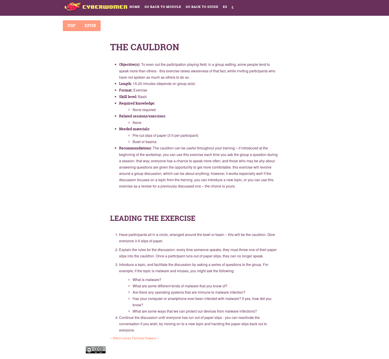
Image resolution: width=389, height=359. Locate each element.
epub (90, 25)
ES (225, 7)
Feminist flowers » (145, 338)
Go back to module (163, 7)
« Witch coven (120, 338)
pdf (71, 25)
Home (134, 7)
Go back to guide (202, 7)
